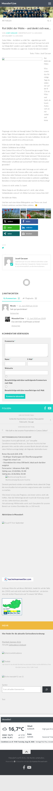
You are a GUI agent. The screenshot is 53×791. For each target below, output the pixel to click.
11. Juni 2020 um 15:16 (28, 306)
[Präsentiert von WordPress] (14, 761)
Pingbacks (30, 298)
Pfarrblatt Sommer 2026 (11, 642)
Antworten (14, 313)
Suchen (4, 685)
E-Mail (30, 359)
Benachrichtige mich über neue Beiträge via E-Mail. (24, 390)
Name (7, 359)
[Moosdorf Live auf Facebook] (45, 408)
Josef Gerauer (11, 33)
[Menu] (49, 3)
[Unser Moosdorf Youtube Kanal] (49, 408)
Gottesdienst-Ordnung (17, 645)
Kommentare (12, 298)
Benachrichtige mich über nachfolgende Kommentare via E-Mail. (26, 381)
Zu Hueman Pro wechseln (38, 761)
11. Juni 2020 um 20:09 (36, 318)
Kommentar (10, 341)
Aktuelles (6, 21)
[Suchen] (46, 689)
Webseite (9, 368)
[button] (11, 221)
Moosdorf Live (9, 3)
